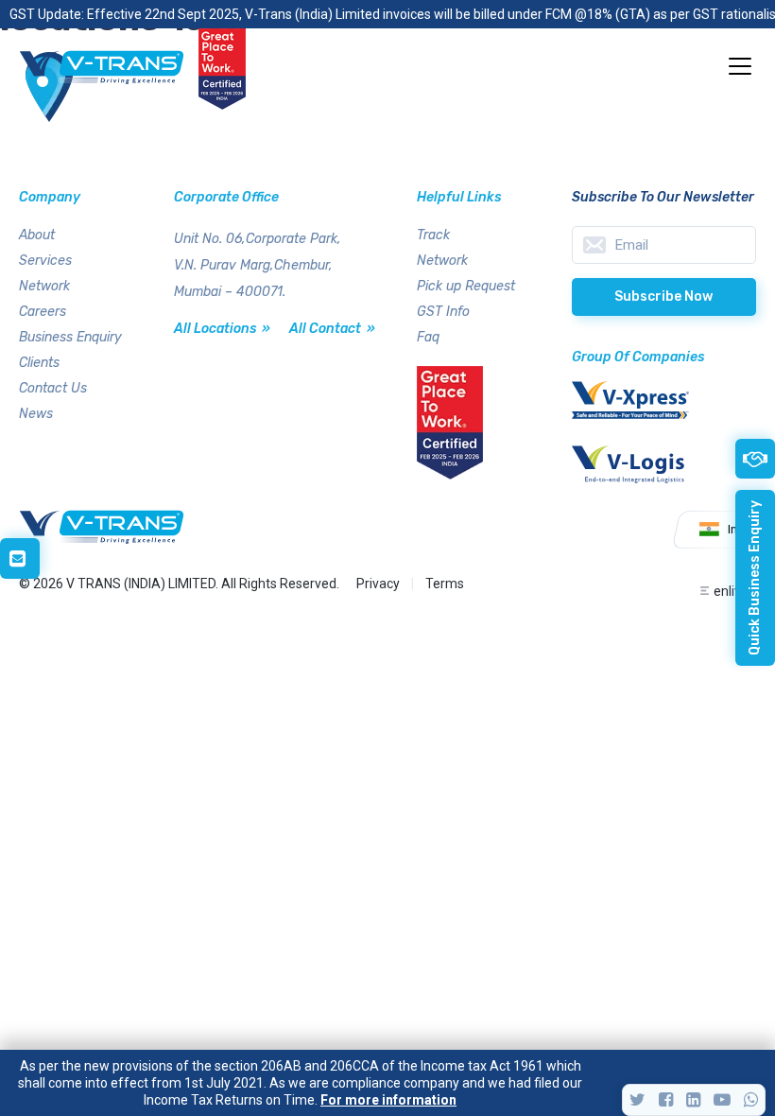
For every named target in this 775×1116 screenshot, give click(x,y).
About (37, 235)
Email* (664, 245)
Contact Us (53, 388)
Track (433, 235)
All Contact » (332, 329)
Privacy (378, 583)
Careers (42, 312)
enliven (735, 591)
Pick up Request (466, 286)
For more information (388, 1099)
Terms (444, 583)
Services (45, 261)
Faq (428, 337)
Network (44, 286)
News (36, 414)
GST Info (443, 312)
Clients (39, 363)
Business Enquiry (70, 337)
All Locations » (222, 329)
